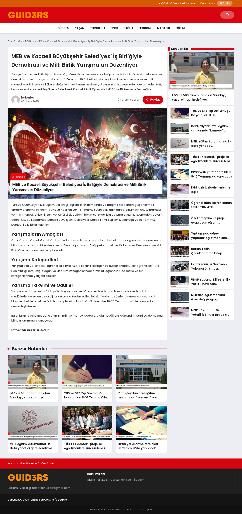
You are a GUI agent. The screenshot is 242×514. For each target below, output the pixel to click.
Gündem (63, 28)
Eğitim (180, 28)
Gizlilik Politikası (97, 480)
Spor (114, 28)
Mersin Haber (97, 509)
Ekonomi (145, 28)
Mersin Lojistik (144, 509)
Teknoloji (97, 28)
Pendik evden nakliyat (120, 509)
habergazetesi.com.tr (35, 330)
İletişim (139, 480)
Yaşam (80, 28)
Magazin (163, 28)
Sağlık (128, 28)
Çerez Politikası (120, 480)
